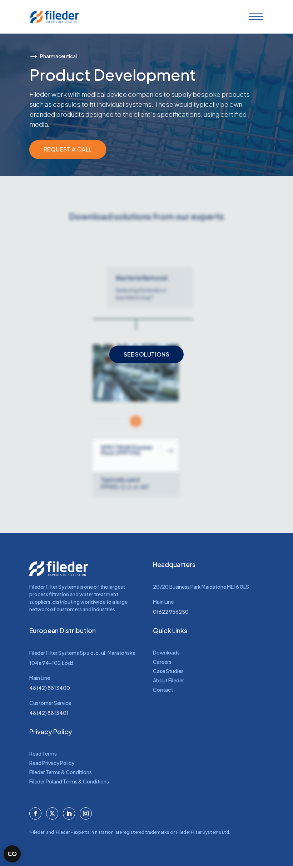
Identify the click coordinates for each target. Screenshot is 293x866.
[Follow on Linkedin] (69, 813)
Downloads (166, 652)
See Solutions (146, 354)
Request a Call (68, 149)
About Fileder (168, 680)
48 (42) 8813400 (49, 688)
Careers (162, 661)
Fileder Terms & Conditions (60, 772)
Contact (163, 689)
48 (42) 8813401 (49, 713)
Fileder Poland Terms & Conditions (69, 781)
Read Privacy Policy (51, 763)
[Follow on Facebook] (35, 813)
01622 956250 (171, 611)
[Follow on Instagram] (86, 813)
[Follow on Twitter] (52, 813)
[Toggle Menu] (254, 17)
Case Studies (168, 671)
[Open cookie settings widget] (12, 853)
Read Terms (43, 753)
